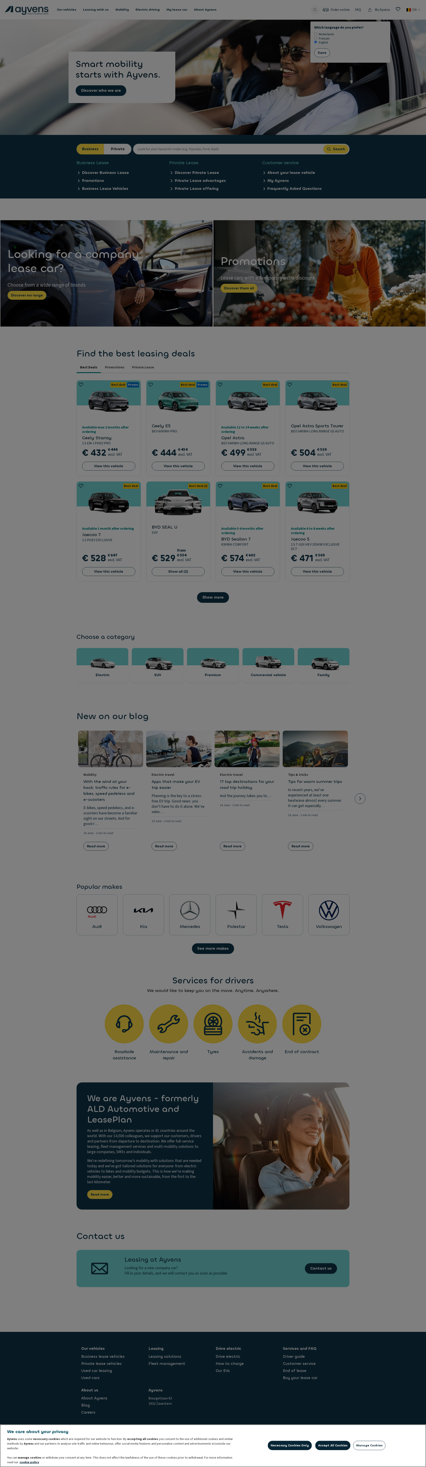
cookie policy (29, 1462)
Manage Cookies (369, 1445)
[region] (213, 1445)
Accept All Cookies (332, 1445)
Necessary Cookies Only (290, 1445)
